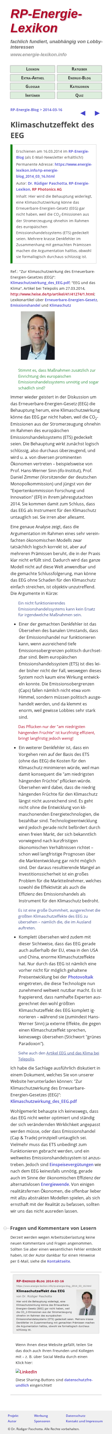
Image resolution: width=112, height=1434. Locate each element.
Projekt (13, 1415)
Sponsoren (42, 1421)
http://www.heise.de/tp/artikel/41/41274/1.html (52, 294)
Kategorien (79, 86)
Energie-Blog (79, 78)
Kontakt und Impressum (84, 1421)
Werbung (41, 1415)
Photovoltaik (80, 977)
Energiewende (55, 1184)
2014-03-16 (52, 109)
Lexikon (32, 69)
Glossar (33, 86)
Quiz (79, 95)
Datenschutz (75, 1415)
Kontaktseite (58, 1261)
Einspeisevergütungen (71, 1164)
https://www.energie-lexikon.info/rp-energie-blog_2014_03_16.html (54, 170)
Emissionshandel (25, 305)
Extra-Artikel (32, 78)
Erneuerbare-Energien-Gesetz (71, 299)
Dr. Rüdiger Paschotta (47, 183)
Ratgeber (79, 69)
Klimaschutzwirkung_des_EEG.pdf (40, 282)
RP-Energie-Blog (24, 109)
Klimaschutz (60, 305)
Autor (12, 1421)
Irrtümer (32, 95)
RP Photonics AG (47, 189)
